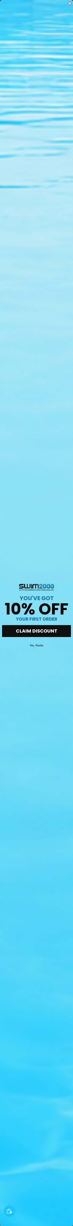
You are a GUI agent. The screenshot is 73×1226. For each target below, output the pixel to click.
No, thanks (36, 645)
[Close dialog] (70, 3)
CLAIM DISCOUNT (36, 631)
